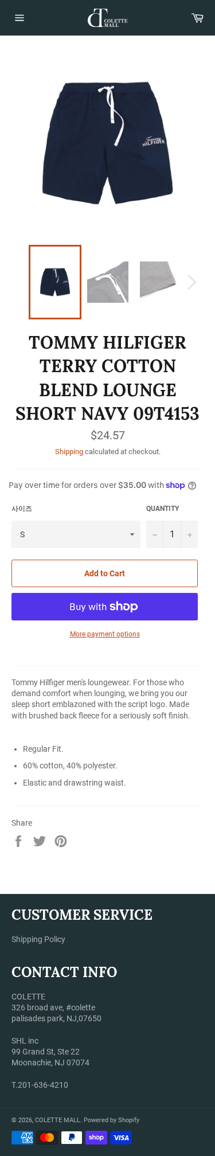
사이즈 (21, 509)
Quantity (162, 509)
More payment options (105, 634)
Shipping (69, 451)
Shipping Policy (38, 939)
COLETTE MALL (57, 1120)
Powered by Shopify (111, 1120)
